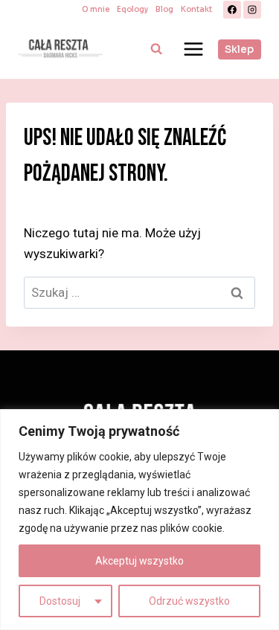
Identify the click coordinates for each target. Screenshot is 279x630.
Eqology (132, 9)
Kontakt (196, 9)
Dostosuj (59, 601)
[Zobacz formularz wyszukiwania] (156, 49)
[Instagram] (252, 10)
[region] (139, 519)
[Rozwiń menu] (193, 48)
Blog (164, 9)
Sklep (239, 49)
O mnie (95, 9)
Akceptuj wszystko (139, 561)
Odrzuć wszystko (189, 601)
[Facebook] (232, 10)
